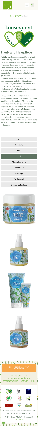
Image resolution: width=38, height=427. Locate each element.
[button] (27, 5)
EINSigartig (19, 419)
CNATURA (16, 16)
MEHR (8, 214)
